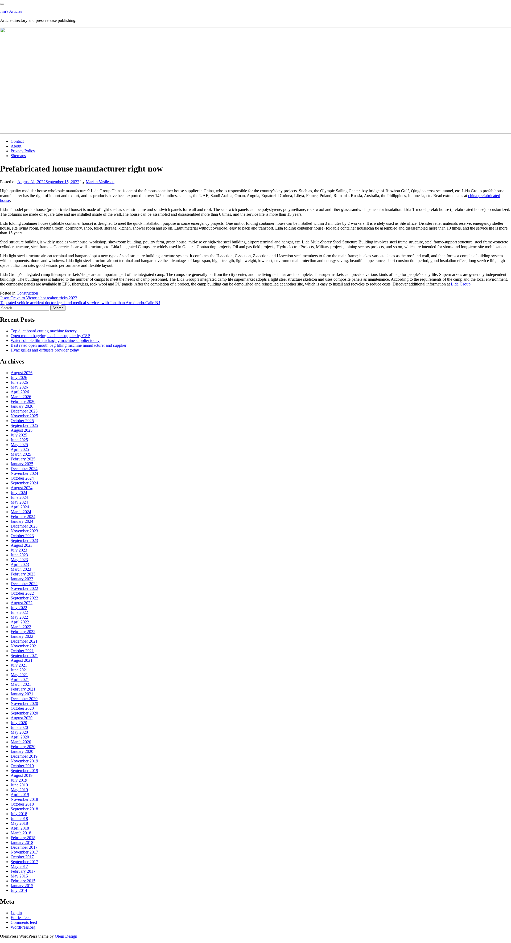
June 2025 (19, 440)
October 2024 (22, 478)
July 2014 (19, 890)
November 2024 (24, 473)
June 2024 (19, 497)
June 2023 (19, 555)
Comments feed (24, 922)
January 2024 (22, 521)
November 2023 (24, 531)
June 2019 (19, 785)
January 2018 (22, 842)
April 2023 (20, 564)
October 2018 (22, 804)
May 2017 (19, 866)
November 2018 (24, 799)
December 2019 (24, 756)
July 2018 (19, 813)
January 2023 (22, 579)
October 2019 (22, 766)
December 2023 (24, 526)
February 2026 (23, 401)
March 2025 (21, 454)
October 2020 (22, 708)
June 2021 (19, 670)
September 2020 (24, 713)
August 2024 (21, 487)
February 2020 (23, 746)
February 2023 (23, 574)
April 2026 (20, 392)
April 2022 (20, 622)
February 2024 (23, 516)
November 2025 (24, 416)
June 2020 (19, 727)
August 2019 (21, 775)
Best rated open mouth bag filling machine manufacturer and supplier (68, 345)
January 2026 (22, 406)
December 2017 (24, 847)
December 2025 (24, 411)
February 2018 (23, 837)
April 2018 (20, 828)
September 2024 (24, 483)
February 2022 (23, 631)
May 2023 (19, 559)
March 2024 (21, 511)
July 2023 (19, 550)
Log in (16, 913)
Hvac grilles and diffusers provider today (45, 350)
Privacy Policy (23, 151)
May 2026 (19, 387)
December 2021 (24, 641)
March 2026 (21, 396)
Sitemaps (18, 155)
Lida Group (461, 284)
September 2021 (24, 655)
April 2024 (20, 507)
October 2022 (22, 593)
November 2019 (24, 761)
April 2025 (20, 449)
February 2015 (23, 881)
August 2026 (21, 372)
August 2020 (21, 718)
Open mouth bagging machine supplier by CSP (50, 335)
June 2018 (19, 818)
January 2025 (22, 464)
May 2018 (19, 823)
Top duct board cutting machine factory (44, 331)
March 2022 (21, 626)
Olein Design (66, 936)
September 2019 (24, 770)
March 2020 (21, 742)
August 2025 (21, 430)
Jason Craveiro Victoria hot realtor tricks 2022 (38, 298)
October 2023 (22, 535)
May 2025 (19, 444)
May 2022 (19, 617)
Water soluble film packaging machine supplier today (55, 340)
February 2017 (23, 871)
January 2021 (22, 694)
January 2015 (22, 885)
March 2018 (21, 833)
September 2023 (24, 540)
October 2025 (22, 420)
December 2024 (24, 468)
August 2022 (21, 603)
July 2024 (19, 492)
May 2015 (19, 876)
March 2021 (21, 684)
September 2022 (24, 598)
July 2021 (19, 665)
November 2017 (24, 852)
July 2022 (19, 607)
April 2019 (20, 794)
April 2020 (20, 737)
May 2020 (19, 732)
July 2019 (19, 780)
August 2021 (21, 660)
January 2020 (22, 751)
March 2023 (21, 569)
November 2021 (24, 646)
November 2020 (24, 703)
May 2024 (19, 502)
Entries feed (21, 917)
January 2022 (22, 636)
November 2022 (24, 588)
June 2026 (19, 382)
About (16, 146)
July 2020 (19, 722)
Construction (27, 293)
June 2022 (19, 612)
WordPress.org (23, 927)
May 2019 (19, 789)
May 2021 (19, 674)
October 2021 (22, 650)
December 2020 (24, 698)
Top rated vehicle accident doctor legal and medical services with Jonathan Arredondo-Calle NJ (80, 302)
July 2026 (19, 377)
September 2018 (24, 809)
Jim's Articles (11, 11)
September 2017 (24, 861)
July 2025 (19, 435)
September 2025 (24, 425)
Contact (17, 141)
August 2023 (21, 545)
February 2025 (23, 459)
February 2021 (23, 689)
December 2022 (24, 583)
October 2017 (22, 857)
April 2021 (20, 679)
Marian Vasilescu (100, 181)
